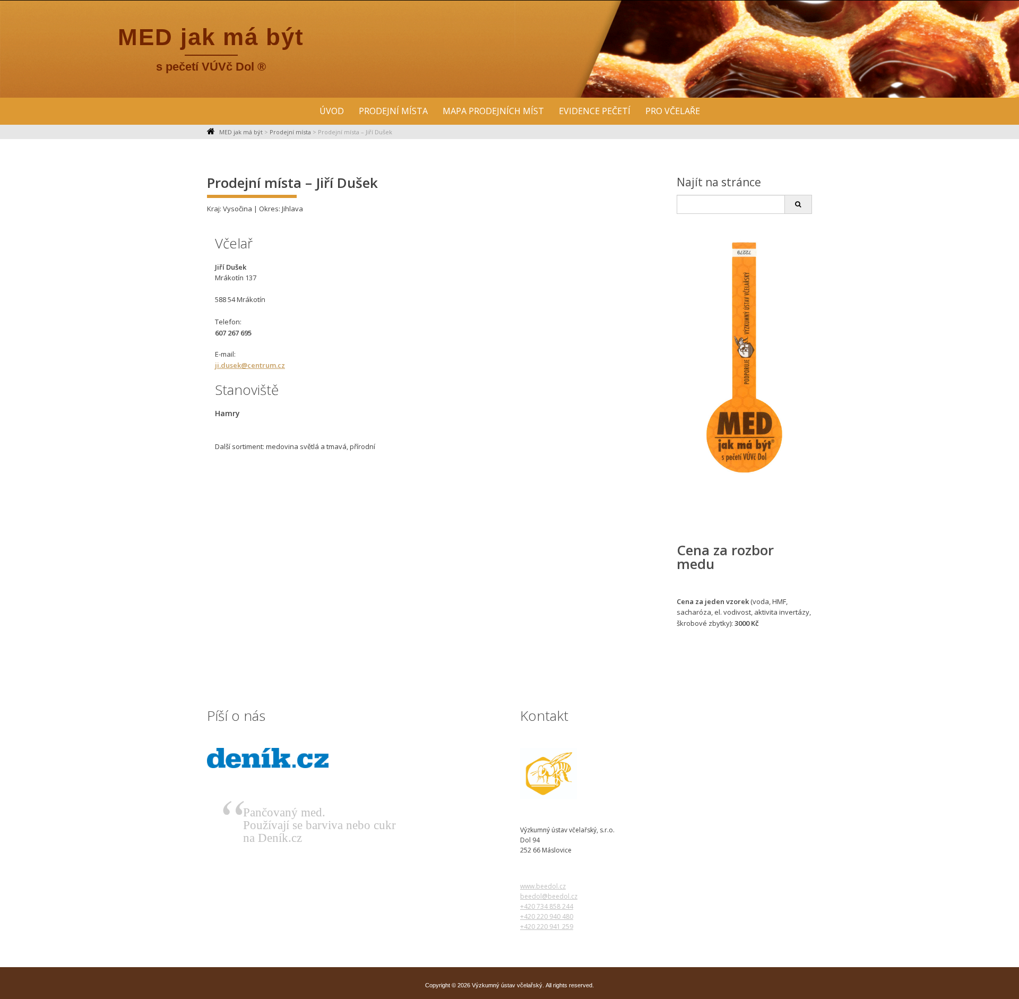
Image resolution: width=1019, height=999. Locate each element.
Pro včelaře (672, 111)
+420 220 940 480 (546, 916)
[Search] (798, 204)
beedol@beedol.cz (548, 896)
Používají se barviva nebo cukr (319, 825)
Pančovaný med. (284, 812)
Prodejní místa (393, 111)
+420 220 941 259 (546, 926)
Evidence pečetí (595, 111)
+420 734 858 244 (546, 906)
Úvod (331, 111)
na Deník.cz (272, 838)
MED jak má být (211, 37)
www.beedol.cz (543, 886)
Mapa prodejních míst (493, 111)
